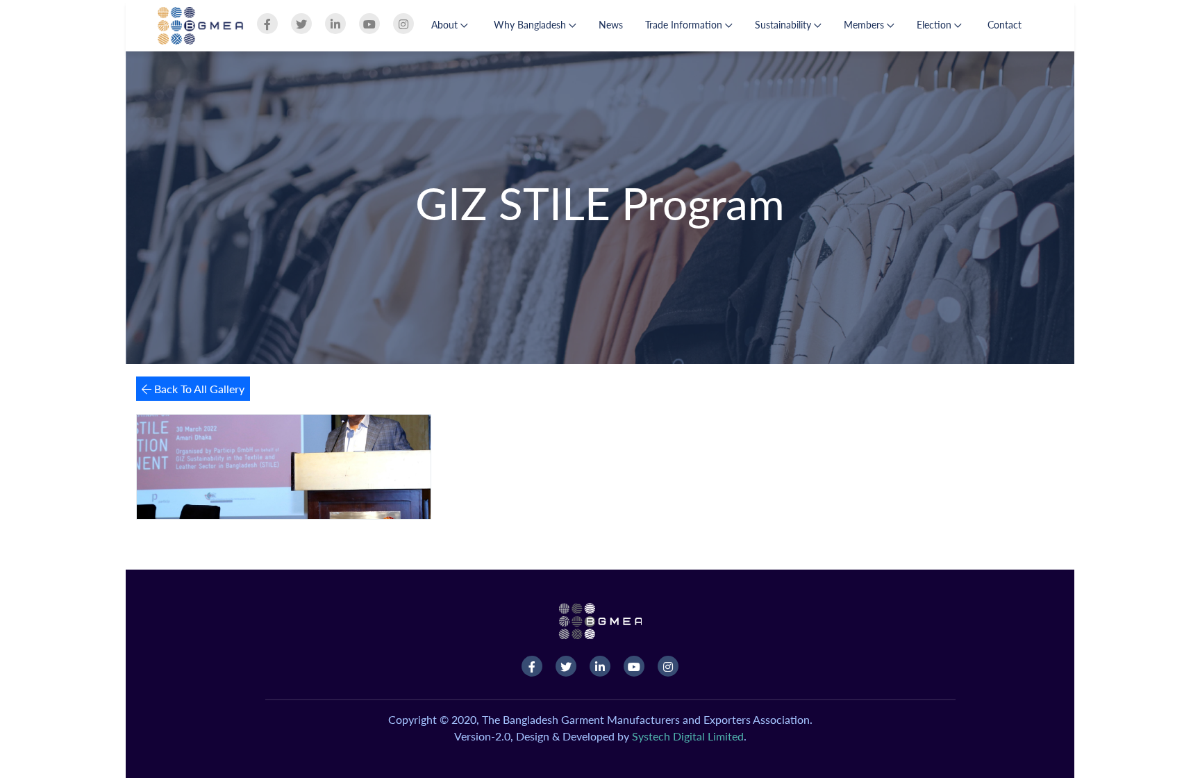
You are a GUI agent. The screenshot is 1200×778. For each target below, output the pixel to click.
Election (935, 25)
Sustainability (784, 25)
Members (865, 25)
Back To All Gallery (197, 388)
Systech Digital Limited (688, 736)
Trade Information (685, 25)
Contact (1005, 25)
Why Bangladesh (531, 25)
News (611, 25)
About (445, 25)
